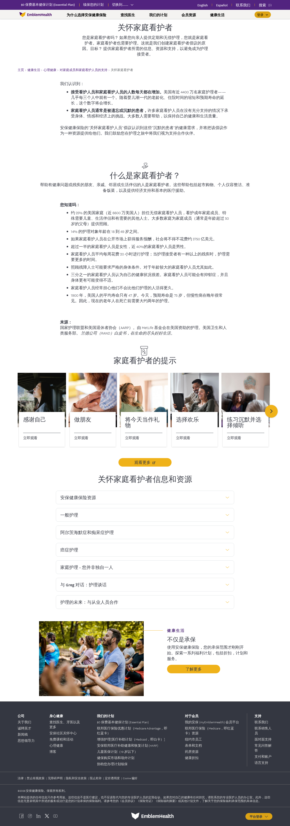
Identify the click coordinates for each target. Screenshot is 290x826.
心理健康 (56, 745)
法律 (21, 778)
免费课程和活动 (61, 739)
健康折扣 (191, 757)
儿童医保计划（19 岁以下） (117, 751)
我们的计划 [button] (158, 15)
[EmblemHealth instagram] (30, 816)
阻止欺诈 (96, 778)
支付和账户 (263, 756)
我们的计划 (105, 715)
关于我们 (24, 722)
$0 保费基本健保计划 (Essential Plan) (123, 722)
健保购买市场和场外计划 (115, 757)
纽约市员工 (193, 739)
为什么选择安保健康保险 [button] (86, 15)
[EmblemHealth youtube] (55, 816)
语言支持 (261, 762)
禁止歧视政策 (36, 778)
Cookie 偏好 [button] (130, 778)
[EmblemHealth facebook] (21, 816)
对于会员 (191, 715)
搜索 (262, 5)
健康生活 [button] (217, 15)
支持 (258, 715)
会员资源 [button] (189, 15)
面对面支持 (263, 739)
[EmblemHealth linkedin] (38, 816)
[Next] (271, 411)
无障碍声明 (55, 778)
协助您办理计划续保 (112, 764)
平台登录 (257, 816)
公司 (21, 715)
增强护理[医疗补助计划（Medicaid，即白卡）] (131, 739)
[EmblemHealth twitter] (47, 816)
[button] (263, 14)
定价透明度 (112, 778)
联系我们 (261, 722)
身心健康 (56, 715)
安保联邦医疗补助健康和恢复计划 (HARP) (127, 745)
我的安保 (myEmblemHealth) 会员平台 (212, 722)
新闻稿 (23, 734)
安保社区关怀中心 (63, 733)
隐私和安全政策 (76, 778)
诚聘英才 (24, 728)
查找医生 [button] (128, 15)
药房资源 (191, 751)
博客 (52, 751)
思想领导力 (26, 740)
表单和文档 (193, 745)
